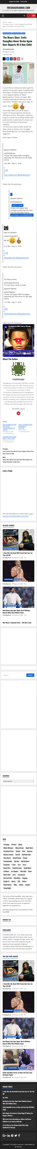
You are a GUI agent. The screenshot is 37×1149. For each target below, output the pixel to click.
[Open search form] (24, 15)
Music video (7, 875)
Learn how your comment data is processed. (18, 515)
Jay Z (19, 865)
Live (33, 15)
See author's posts (18, 409)
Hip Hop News (16, 33)
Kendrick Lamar (17, 868)
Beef (23, 851)
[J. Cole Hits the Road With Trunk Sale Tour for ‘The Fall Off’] (18, 539)
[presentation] (10, 137)
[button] (3, 16)
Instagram (7, 865)
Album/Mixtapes (8, 848)
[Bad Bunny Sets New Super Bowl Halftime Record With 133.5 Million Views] (18, 597)
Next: (17, 459)
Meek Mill (23, 871)
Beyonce (29, 851)
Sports (20, 605)
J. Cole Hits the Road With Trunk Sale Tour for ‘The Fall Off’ (18, 554)
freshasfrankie (7, 33)
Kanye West (7, 868)
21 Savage (6, 844)
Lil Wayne (6, 871)
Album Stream (19, 848)
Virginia (27, 885)
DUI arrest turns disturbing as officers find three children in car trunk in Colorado (17, 1120)
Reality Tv (6, 881)
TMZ (19, 881)
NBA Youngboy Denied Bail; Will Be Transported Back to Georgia (9, 427)
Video (15, 885)
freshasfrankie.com (18, 8)
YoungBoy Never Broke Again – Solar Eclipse (9, 437)
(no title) (5, 1097)
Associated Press (9, 851)
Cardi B (18, 854)
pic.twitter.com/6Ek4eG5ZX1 (21, 215)
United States (8, 885)
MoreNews (29, 1144)
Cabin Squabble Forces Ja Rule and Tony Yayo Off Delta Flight (17, 1073)
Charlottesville (26, 854)
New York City (8, 878)
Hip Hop (16, 861)
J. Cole (14, 865)
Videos (21, 885)
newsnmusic (21, 875)
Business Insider (8, 854)
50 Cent (13, 844)
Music (30, 871)
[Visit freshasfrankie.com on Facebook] (19, 1136)
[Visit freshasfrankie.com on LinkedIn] (8, 1136)
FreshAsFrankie (9, 49)
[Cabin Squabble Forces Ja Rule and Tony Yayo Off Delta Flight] (18, 1059)
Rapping (24, 878)
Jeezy (24, 865)
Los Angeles (14, 871)
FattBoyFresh (7, 557)
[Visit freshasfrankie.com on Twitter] (15, 1136)
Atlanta (18, 851)
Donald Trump (17, 858)
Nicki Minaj (17, 878)
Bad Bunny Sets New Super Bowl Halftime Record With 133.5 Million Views (16, 611)
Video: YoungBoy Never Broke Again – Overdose (25, 426)
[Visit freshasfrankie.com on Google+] (4, 1136)
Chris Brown (7, 858)
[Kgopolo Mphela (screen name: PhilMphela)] (11, 194)
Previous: (18, 451)
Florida (25, 858)
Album (20, 844)
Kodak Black (27, 868)
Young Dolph (7, 888)
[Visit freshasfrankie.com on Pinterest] (12, 1136)
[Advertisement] (18, 705)
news (23, 33)
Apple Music (29, 848)
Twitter (24, 881)
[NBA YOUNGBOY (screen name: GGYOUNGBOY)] (6, 228)
